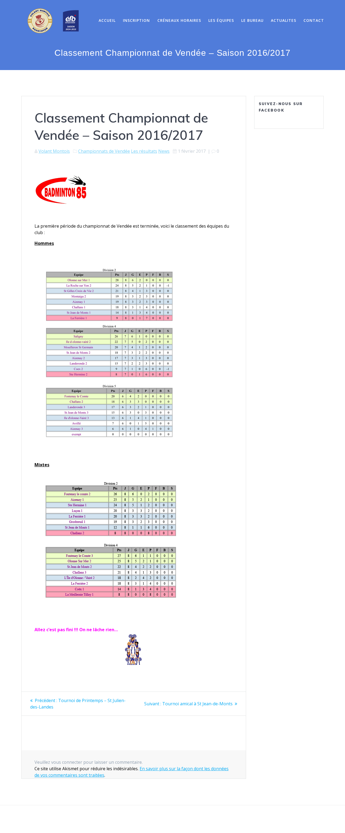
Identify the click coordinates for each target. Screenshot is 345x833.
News (164, 151)
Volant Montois (54, 151)
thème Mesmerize (232, 819)
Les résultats (144, 151)
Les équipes (221, 20)
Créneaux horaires (179, 20)
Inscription (136, 20)
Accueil (107, 20)
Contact (313, 20)
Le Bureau (252, 20)
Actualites (283, 20)
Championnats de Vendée (104, 151)
